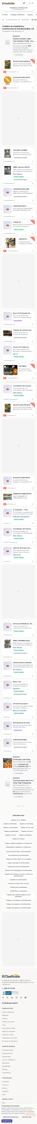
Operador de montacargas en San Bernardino (18, 870)
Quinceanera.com (7, 1053)
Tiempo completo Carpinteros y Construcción (18, 843)
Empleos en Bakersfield (11, 831)
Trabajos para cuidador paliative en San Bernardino (18, 895)
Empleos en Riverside (10, 823)
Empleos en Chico (10, 835)
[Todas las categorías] (24, 3)
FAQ (3, 1103)
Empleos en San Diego (26, 823)
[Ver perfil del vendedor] (5, 240)
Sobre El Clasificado (8, 1012)
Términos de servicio (8, 1022)
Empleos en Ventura (18, 839)
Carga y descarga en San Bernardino (18, 863)
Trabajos (4, 1018)
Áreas (4, 1094)
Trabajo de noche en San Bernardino (18, 866)
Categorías (5, 1091)
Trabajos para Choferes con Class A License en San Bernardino (18, 875)
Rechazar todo (26, 1117)
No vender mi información (9, 1041)
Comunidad (5, 1081)
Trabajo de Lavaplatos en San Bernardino (18, 904)
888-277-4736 (9, 988)
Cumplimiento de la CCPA (9, 1038)
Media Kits (5, 1015)
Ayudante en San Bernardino (18, 879)
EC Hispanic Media (7, 1050)
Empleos (26, 19)
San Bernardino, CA (14, 19)
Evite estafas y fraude (8, 1028)
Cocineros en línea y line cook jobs (18, 883)
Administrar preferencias (10, 1117)
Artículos (4, 1088)
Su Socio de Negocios (9, 1060)
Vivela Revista (6, 1072)
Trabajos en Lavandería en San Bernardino (18, 900)
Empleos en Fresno (27, 831)
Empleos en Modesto (25, 835)
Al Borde (4, 1069)
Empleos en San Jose (27, 827)
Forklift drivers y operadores (18, 891)
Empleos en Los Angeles (18, 820)
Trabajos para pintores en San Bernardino (18, 908)
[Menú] (31, 3)
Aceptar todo (7, 1121)
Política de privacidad (8, 1031)
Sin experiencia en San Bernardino (18, 855)
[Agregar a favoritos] (33, 72)
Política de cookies (7, 1034)
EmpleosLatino (6, 1056)
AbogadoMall (6, 1066)
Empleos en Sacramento (10, 827)
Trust (3, 1025)
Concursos (5, 1085)
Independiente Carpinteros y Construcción (18, 847)
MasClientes (5, 1063)
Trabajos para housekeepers (18, 887)
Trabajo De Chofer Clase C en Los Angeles (18, 859)
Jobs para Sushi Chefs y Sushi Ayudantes (18, 851)
